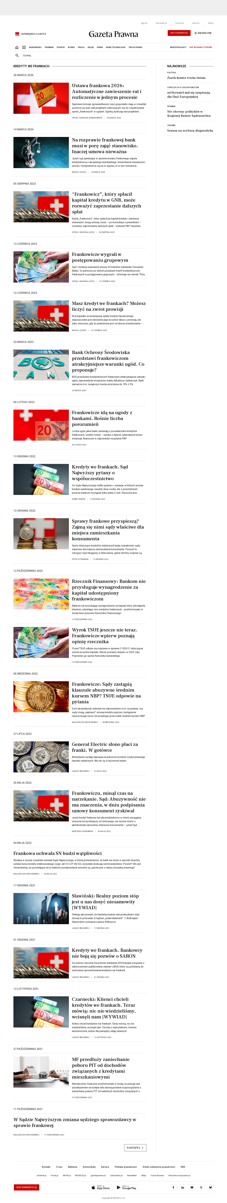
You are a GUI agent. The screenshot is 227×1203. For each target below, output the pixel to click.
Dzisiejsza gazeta (33, 33)
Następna (133, 1147)
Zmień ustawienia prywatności (159, 1167)
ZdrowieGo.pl (116, 1175)
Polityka (171, 73)
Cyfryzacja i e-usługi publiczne (183, 87)
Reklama (72, 1167)
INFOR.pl (67, 1175)
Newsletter (132, 1175)
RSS (183, 1167)
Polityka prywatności (126, 1167)
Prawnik (171, 106)
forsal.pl (179, 23)
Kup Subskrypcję (179, 33)
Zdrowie (171, 125)
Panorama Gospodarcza (179, 1175)
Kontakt (46, 1167)
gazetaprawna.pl (98, 1175)
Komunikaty (89, 1167)
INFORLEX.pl (80, 1175)
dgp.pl (144, 23)
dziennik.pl (161, 23)
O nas (59, 1167)
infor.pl (195, 23)
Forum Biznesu (157, 1175)
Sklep (211, 23)
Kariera (105, 1167)
